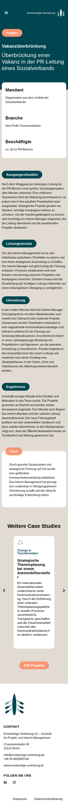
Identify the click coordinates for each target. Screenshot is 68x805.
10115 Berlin (12, 748)
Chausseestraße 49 (16, 744)
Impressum (20, 798)
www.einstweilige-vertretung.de (24, 765)
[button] (6, 12)
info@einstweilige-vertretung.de (24, 754)
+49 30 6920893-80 (16, 758)
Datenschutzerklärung (48, 798)
